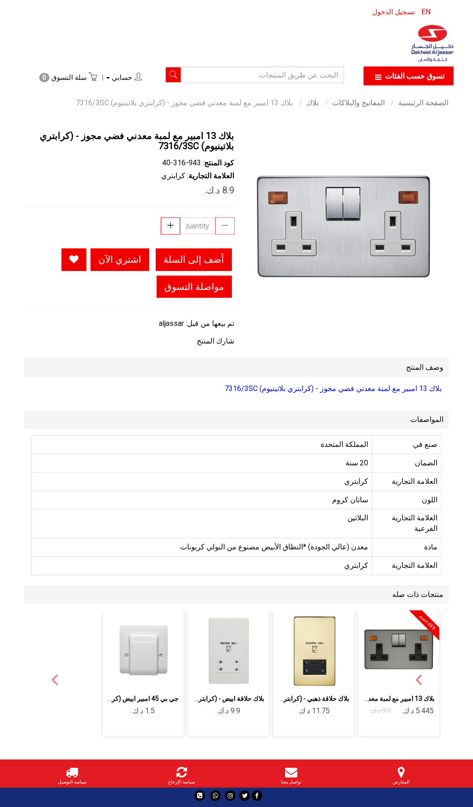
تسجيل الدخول (393, 12)
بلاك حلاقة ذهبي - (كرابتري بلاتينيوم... (301, 698)
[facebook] (257, 795)
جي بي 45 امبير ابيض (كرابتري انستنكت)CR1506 (113, 698)
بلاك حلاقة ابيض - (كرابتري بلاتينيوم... (216, 698)
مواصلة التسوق (194, 286)
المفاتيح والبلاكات (358, 102)
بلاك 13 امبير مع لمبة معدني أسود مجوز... (380, 698)
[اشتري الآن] (314, 677)
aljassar (171, 323)
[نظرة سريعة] (377, 651)
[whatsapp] (215, 795)
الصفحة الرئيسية (423, 102)
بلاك (312, 102)
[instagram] (230, 795)
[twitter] (244, 795)
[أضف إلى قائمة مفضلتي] (73, 259)
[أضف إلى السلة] (421, 651)
